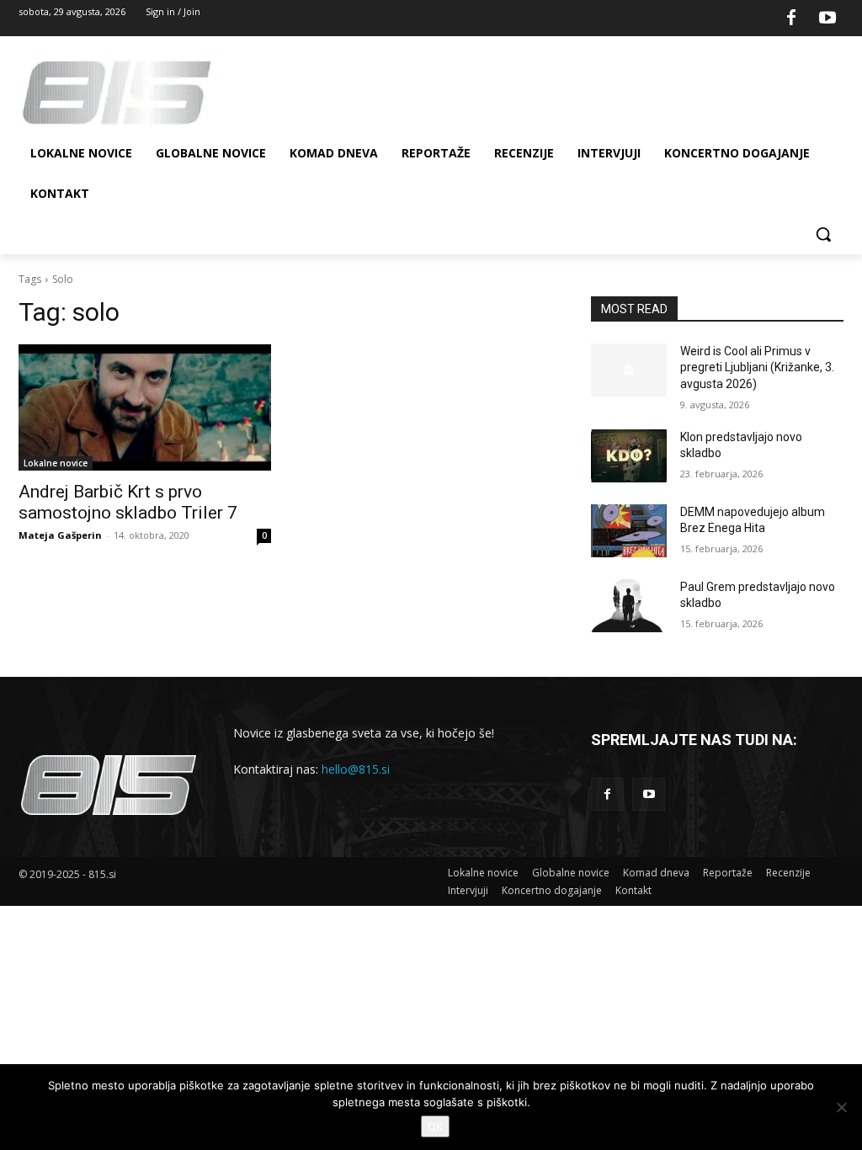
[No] (841, 1107)
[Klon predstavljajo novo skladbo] (629, 455)
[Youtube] (827, 19)
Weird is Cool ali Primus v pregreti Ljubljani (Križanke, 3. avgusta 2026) (757, 367)
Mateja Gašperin (60, 535)
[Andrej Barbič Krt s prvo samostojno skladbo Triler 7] (145, 407)
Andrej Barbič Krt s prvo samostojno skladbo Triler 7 (128, 502)
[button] (823, 234)
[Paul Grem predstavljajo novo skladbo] (629, 605)
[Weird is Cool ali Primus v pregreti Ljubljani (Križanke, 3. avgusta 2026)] (629, 370)
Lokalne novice (56, 463)
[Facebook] (791, 19)
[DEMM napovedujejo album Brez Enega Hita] (629, 530)
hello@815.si (356, 769)
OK (435, 1126)
